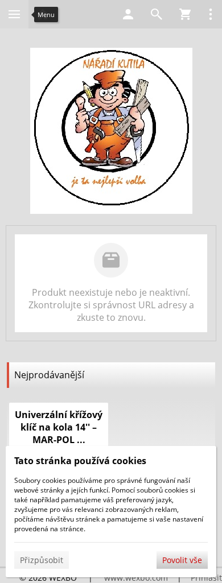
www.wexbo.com (136, 577)
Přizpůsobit (41, 560)
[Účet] (128, 14)
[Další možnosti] (210, 14)
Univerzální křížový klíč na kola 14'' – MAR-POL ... (58, 427)
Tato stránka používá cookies (80, 460)
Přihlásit (206, 577)
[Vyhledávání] (156, 14)
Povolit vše (182, 560)
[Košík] (185, 14)
